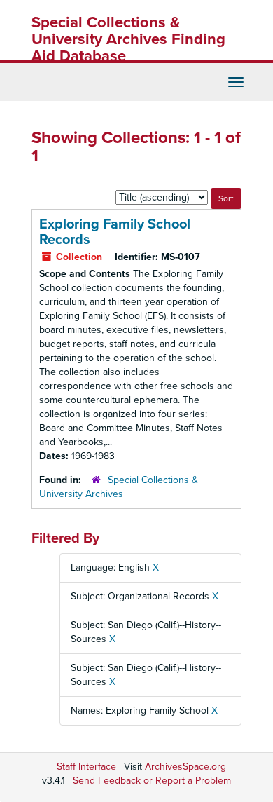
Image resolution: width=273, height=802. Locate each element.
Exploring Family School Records (114, 232)
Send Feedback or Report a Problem (152, 781)
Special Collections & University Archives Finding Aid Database (128, 39)
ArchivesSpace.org (185, 767)
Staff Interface (86, 767)
